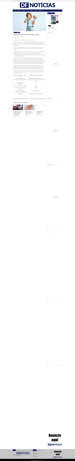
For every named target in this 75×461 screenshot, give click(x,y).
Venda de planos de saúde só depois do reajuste (37, 99)
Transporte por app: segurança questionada (21, 98)
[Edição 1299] (50, 197)
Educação (23, 10)
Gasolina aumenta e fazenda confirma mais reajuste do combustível (18, 113)
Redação (22, 36)
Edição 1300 (55, 129)
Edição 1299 (55, 196)
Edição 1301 (55, 63)
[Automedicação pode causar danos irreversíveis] (29, 105)
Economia (19, 10)
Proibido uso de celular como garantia (40, 112)
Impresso (50, 25)
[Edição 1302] (54, 19)
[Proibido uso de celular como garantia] (41, 105)
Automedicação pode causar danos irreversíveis (29, 112)
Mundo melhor (40, 10)
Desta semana (15, 32)
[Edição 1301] (50, 64)
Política (31, 10)
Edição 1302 (51, 27)
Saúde (35, 10)
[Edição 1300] (50, 131)
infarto (35, 43)
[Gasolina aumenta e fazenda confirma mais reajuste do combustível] (18, 105)
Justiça (28, 10)
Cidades (14, 10)
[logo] (22, 452)
